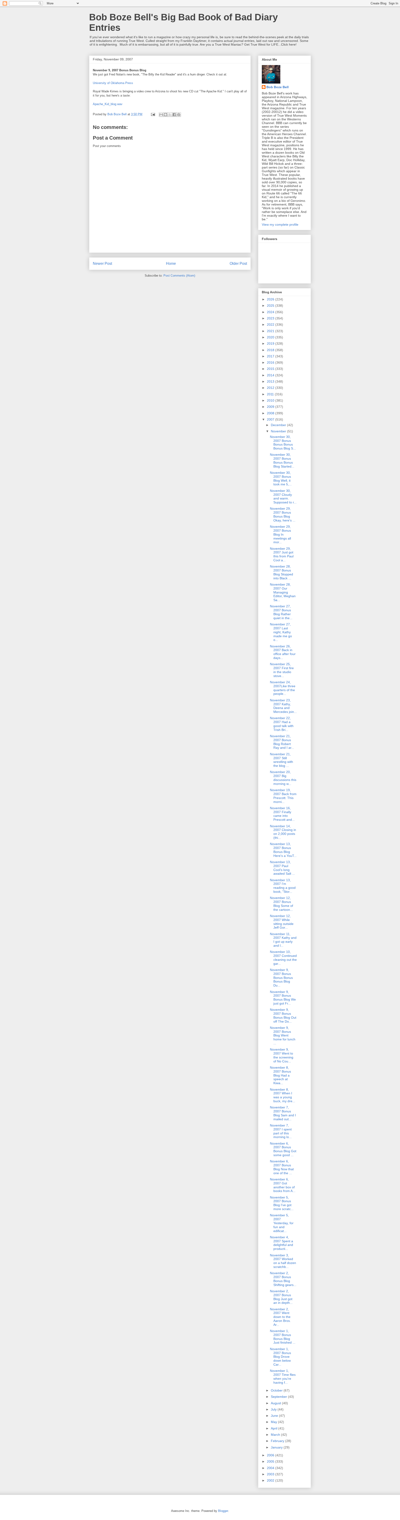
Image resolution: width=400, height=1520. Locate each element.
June (275, 1415)
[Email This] (161, 114)
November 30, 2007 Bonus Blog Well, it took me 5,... (281, 478)
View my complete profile (280, 224)
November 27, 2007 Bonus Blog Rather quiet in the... (281, 612)
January (277, 1447)
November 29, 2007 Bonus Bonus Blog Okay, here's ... (282, 514)
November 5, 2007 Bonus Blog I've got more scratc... (282, 1203)
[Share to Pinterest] (178, 114)
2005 (271, 1461)
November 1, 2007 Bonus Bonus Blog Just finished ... (282, 1336)
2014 (271, 375)
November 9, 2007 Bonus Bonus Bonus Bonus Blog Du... (281, 977)
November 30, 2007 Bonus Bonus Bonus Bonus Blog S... (283, 442)
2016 (271, 362)
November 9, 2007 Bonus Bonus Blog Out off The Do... (283, 1015)
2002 (271, 1480)
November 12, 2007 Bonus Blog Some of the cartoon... (281, 903)
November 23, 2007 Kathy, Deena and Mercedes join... (283, 706)
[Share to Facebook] (174, 114)
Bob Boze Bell (277, 87)
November (279, 431)
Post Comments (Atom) (179, 275)
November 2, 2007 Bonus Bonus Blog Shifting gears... (283, 1278)
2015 (271, 369)
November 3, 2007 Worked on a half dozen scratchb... (283, 1261)
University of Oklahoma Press (113, 83)
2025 (271, 305)
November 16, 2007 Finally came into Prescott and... (282, 813)
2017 (271, 356)
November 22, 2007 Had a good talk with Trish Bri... (282, 723)
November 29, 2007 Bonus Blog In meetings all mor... (280, 534)
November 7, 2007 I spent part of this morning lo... (281, 1131)
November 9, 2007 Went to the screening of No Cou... (281, 1055)
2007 (271, 419)
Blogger (223, 1511)
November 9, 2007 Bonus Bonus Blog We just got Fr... (283, 997)
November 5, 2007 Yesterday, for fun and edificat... (282, 1223)
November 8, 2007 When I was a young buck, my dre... (282, 1095)
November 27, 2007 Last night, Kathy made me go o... (281, 632)
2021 (271, 331)
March (276, 1434)
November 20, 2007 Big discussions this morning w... (283, 777)
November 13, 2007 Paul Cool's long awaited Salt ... (282, 867)
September (279, 1396)
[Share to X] (170, 114)
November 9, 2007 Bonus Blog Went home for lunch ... (282, 1035)
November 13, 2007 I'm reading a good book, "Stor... (283, 885)
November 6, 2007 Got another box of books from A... (282, 1185)
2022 (271, 324)
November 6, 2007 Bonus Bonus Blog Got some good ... (283, 1149)
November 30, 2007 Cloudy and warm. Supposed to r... (283, 496)
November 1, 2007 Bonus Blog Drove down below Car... (280, 1356)
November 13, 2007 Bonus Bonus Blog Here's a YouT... (283, 849)
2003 (271, 1474)
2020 (271, 337)
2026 (271, 299)
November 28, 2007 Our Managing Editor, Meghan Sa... (283, 592)
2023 (271, 318)
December (279, 425)
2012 (271, 388)
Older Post (238, 263)
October (277, 1390)
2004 (271, 1468)
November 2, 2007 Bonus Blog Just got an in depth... (281, 1297)
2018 (271, 350)
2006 (271, 1455)
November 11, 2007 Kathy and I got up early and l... (283, 939)
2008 (271, 413)
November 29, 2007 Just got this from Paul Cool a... (282, 554)
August (276, 1403)
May (274, 1422)
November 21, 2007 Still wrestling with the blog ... (281, 760)
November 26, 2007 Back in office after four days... (283, 652)
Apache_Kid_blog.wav (107, 104)
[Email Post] (152, 114)
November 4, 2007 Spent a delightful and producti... (281, 1243)
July (274, 1409)
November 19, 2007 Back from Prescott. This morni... (283, 795)
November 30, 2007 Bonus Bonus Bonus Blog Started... (282, 460)
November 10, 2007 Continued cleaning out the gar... (283, 957)
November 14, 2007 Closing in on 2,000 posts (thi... (283, 832)
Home (171, 263)
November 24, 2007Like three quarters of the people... (282, 688)
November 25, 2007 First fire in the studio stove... (282, 669)
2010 (271, 400)
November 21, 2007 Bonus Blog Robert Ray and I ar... (282, 741)
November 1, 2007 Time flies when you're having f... (283, 1376)
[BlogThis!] (165, 114)
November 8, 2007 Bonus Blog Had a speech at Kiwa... (280, 1075)
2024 (271, 312)
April (274, 1428)
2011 (271, 394)
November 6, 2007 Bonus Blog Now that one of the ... (282, 1167)
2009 (271, 407)
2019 (271, 343)
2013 (271, 381)
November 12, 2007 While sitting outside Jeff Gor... (282, 921)
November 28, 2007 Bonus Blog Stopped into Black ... (281, 572)
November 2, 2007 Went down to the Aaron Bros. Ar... (280, 1316)
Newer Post (102, 263)
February (278, 1441)
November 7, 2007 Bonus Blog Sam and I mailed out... (283, 1113)
